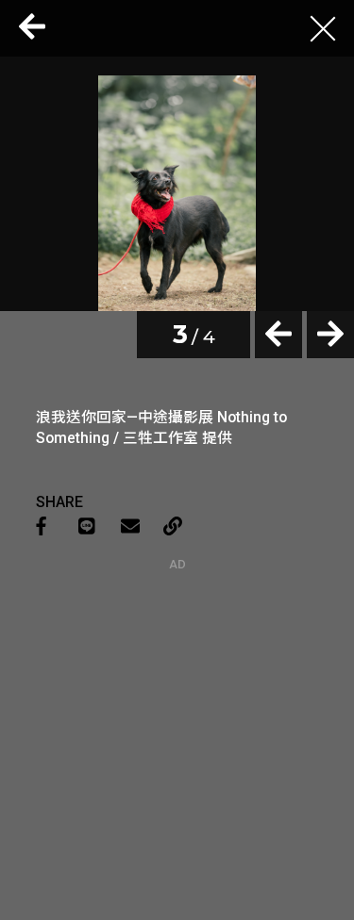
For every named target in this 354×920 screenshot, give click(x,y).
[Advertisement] (177, 689)
